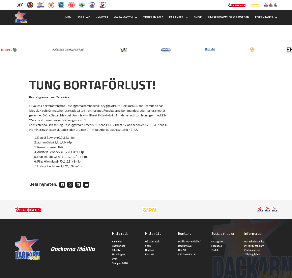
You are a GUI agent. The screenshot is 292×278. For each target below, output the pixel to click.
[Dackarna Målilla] (40, 4)
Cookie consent (253, 250)
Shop (198, 17)
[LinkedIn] (78, 185)
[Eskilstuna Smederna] (102, 4)
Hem (68, 17)
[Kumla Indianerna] (30, 4)
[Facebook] (62, 185)
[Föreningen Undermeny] (276, 17)
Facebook (216, 246)
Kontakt (149, 254)
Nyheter (102, 17)
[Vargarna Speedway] (92, 4)
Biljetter (117, 250)
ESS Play (83, 17)
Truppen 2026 (153, 17)
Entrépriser (118, 246)
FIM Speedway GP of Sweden (228, 17)
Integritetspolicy (254, 246)
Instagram (217, 241)
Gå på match (123, 17)
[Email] (86, 185)
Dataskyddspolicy (254, 241)
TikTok (215, 250)
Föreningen (264, 17)
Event (115, 259)
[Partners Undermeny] (186, 17)
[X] (70, 185)
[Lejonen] (51, 4)
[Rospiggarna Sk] (71, 4)
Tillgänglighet (252, 254)
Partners (176, 17)
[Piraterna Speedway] (61, 4)
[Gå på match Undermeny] (136, 17)
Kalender (117, 241)
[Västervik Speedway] (82, 4)
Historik (149, 250)
